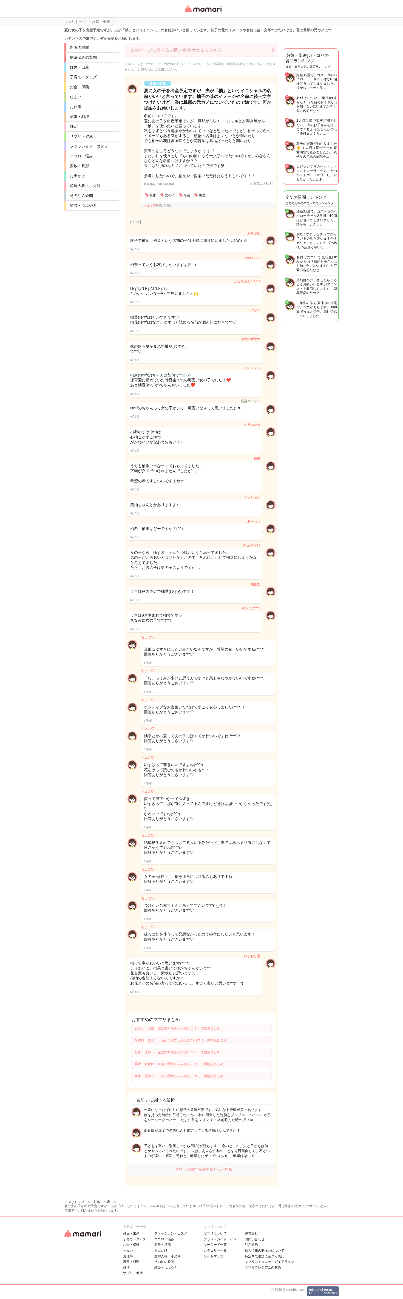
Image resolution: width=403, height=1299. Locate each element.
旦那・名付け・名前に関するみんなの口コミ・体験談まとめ (179, 1064)
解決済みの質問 (83, 57)
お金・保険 (79, 87)
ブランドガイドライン (220, 1239)
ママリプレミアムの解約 (263, 1267)
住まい (75, 97)
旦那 (153, 195)
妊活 (74, 126)
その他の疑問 (81, 195)
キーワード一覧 (215, 1245)
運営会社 (251, 1233)
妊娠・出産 (79, 67)
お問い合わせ (255, 1239)
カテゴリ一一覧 (215, 1250)
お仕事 (75, 106)
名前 (187, 195)
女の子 (170, 195)
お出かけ (77, 176)
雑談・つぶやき (83, 205)
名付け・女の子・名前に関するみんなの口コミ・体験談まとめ (181, 1040)
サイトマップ (213, 1256)
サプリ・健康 (81, 136)
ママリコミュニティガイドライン (269, 1262)
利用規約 (251, 1245)
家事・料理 (79, 116)
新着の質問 (79, 47)
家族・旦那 (79, 166)
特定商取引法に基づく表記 (264, 1256)
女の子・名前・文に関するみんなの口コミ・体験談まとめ (177, 1028)
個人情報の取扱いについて (264, 1250)
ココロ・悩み (81, 156)
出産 (202, 195)
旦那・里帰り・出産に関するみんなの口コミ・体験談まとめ (179, 1076)
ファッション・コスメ (89, 146)
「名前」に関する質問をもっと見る (201, 1169)
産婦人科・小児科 (85, 185)
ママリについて (215, 1233)
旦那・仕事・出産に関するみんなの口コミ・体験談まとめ (177, 1052)
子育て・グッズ (83, 77)
